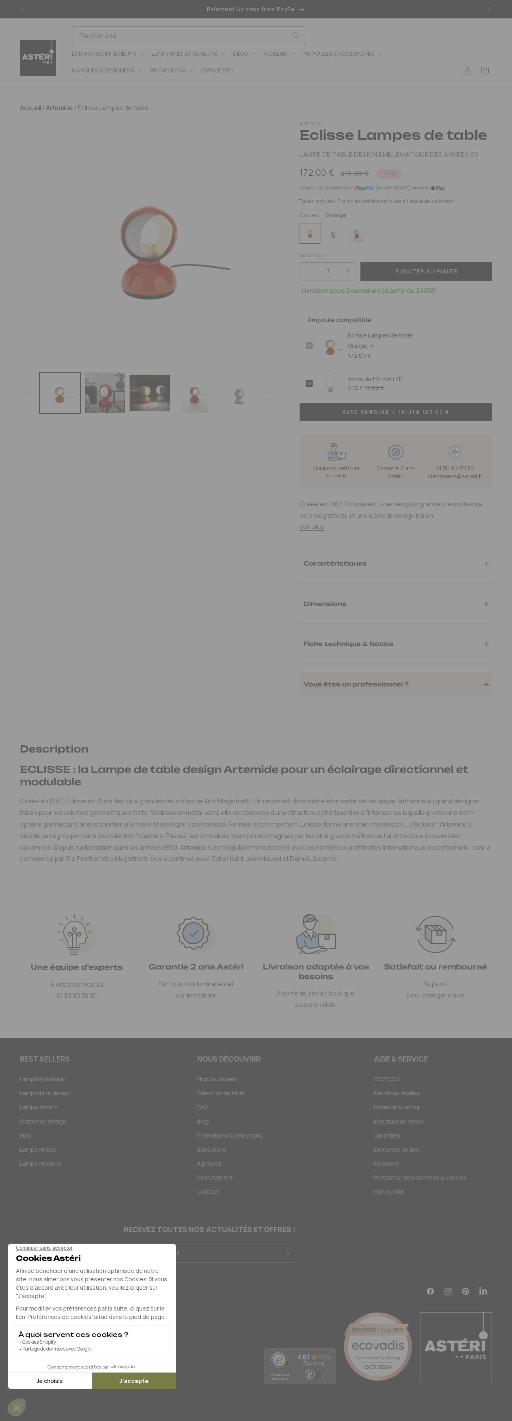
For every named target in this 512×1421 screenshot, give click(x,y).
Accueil (30, 107)
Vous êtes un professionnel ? (356, 683)
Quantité (312, 255)
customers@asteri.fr (455, 476)
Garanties (387, 1135)
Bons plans (211, 1149)
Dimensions (325, 603)
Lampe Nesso (38, 1149)
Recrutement (215, 1177)
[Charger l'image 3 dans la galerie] (149, 392)
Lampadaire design (45, 1093)
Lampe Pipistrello (43, 1079)
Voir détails (337, 475)
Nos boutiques (217, 1079)
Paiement (386, 1163)
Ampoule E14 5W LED (375, 379)
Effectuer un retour (399, 1121)
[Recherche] (296, 35)
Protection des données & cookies (420, 1177)
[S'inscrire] (286, 1253)
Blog (203, 1121)
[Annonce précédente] (23, 9)
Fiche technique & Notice (349, 643)
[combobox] (188, 36)
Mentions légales (397, 1093)
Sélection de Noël (220, 1093)
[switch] (314, 1374)
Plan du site (389, 1191)
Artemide (59, 107)
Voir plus (312, 526)
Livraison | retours (336, 468)
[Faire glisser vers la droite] (271, 392)
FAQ (202, 1107)
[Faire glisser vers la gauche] (29, 392)
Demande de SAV (396, 1149)
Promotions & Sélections (229, 1135)
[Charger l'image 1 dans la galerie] (60, 392)
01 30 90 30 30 (455, 468)
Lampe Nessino (40, 1163)
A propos (209, 1163)
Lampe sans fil (39, 1107)
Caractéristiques (335, 563)
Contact (208, 1191)
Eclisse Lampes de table (380, 335)
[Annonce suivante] (489, 9)
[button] (107, 53)
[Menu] (331, 1353)
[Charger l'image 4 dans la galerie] (194, 392)
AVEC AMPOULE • (395, 412)
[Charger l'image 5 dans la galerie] (239, 392)
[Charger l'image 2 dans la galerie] (104, 392)
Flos (25, 1135)
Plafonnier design (43, 1121)
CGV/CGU (386, 1079)
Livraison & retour (397, 1107)
